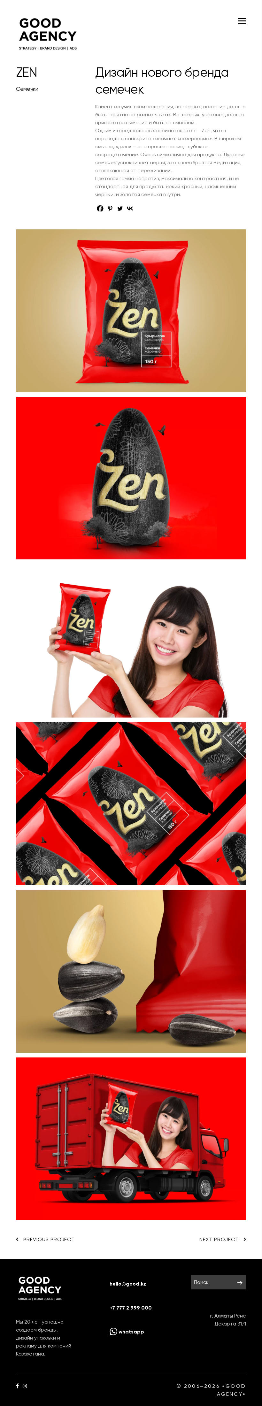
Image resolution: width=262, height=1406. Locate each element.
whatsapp (130, 1332)
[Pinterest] (110, 208)
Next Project (219, 1239)
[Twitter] (120, 208)
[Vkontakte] (130, 208)
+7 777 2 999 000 (131, 1308)
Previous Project (49, 1239)
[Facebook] (100, 208)
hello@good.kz (128, 1284)
